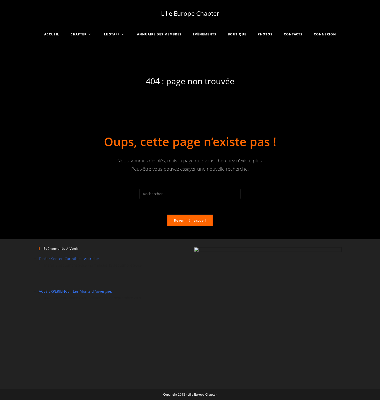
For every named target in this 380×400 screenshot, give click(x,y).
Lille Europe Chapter (190, 13)
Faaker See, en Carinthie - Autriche (69, 258)
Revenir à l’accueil (190, 220)
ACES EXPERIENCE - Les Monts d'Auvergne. (75, 291)
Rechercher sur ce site (190, 185)
